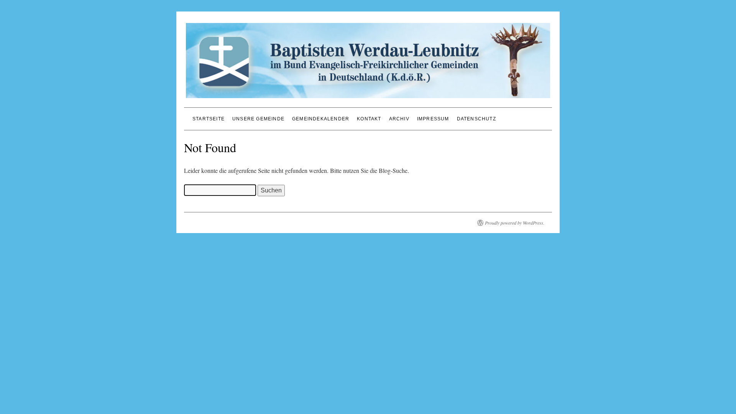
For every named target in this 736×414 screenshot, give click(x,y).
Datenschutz (476, 119)
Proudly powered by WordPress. (514, 223)
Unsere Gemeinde (258, 119)
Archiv (399, 119)
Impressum (433, 119)
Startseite (208, 119)
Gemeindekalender (320, 119)
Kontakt (369, 119)
